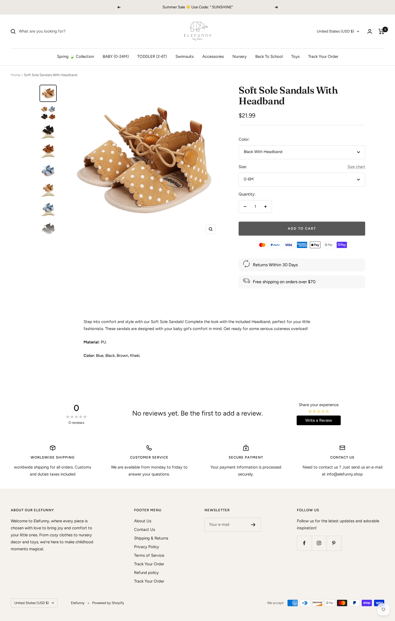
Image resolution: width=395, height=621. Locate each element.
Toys (295, 56)
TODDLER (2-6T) (152, 56)
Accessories (213, 56)
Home (15, 75)
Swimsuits (184, 56)
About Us (142, 521)
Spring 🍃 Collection (75, 56)
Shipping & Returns (151, 538)
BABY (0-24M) (116, 56)
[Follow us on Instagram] (319, 543)
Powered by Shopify (108, 603)
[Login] (369, 31)
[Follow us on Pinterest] (333, 543)
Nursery (239, 56)
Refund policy (146, 572)
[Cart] (381, 31)
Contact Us (144, 529)
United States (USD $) (335, 31)
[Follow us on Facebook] (304, 543)
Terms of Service (149, 555)
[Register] (253, 525)
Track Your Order (323, 56)
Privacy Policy (146, 546)
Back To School (269, 56)
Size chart (356, 166)
